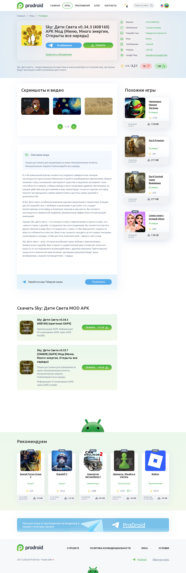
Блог (97, 5)
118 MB (155, 124)
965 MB (102, 498)
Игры (67, 5)
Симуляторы (93, 483)
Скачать (99, 45)
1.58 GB (155, 235)
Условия (164, 548)
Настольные (124, 483)
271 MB (155, 160)
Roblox (155, 474)
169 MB (133, 498)
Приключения (155, 483)
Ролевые (43, 16)
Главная (55, 5)
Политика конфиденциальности (110, 548)
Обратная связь (161, 559)
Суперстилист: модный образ (156, 217)
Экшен (30, 483)
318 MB (40, 498)
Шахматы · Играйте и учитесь (124, 475)
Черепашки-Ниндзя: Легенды (155, 104)
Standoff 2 (61, 474)
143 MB (164, 498)
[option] (35, 106)
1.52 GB (71, 498)
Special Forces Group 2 (30, 475)
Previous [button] (60, 126)
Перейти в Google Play (156, 55)
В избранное (64, 45)
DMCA (144, 548)
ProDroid (134, 525)
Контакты (111, 5)
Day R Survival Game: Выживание (156, 179)
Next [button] (74, 126)
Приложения (82, 5)
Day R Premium (156, 140)
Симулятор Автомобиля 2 (93, 475)
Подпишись (98, 281)
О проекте (73, 548)
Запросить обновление (59, 54)
